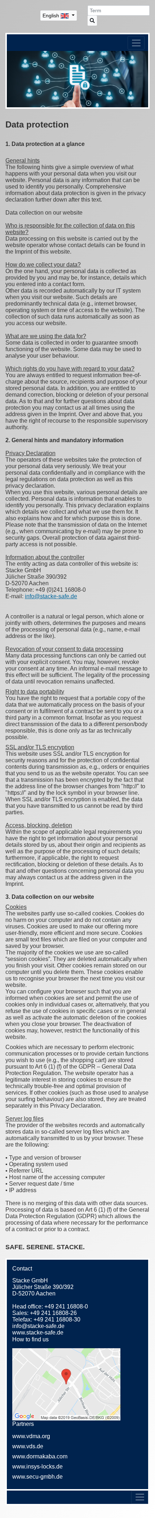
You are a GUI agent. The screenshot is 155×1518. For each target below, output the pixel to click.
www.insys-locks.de (37, 1466)
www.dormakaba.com (39, 1456)
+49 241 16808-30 (57, 1319)
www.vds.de (27, 1446)
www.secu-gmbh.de (37, 1477)
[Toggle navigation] (136, 42)
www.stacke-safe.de (37, 1332)
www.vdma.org (31, 1436)
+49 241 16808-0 (66, 1306)
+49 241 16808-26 (53, 1313)
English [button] (52, 15)
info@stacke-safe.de (38, 1326)
